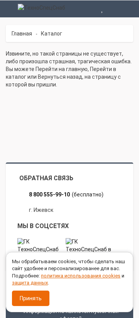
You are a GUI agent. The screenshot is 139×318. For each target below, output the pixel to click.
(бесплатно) (66, 194)
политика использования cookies (80, 276)
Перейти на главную (62, 69)
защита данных (30, 283)
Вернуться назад (60, 77)
